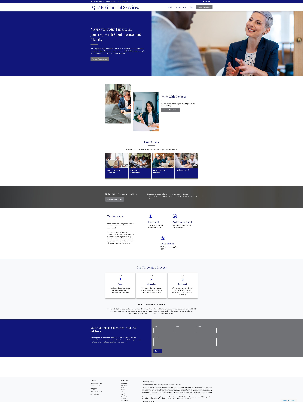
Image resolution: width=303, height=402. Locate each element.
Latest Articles (125, 397)
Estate (123, 387)
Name (155, 327)
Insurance (123, 389)
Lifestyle (123, 395)
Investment (124, 385)
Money (123, 393)
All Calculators (125, 400)
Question (156, 337)
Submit (157, 351)
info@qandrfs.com (95, 394)
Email (177, 327)
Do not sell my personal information (181, 398)
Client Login (208, 1)
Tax (122, 391)
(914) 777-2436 (124, 1)
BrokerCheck (178, 384)
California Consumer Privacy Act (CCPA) (194, 397)
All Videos (123, 398)
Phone (199, 327)
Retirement (124, 383)
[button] (170, 7)
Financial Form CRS (149, 381)
